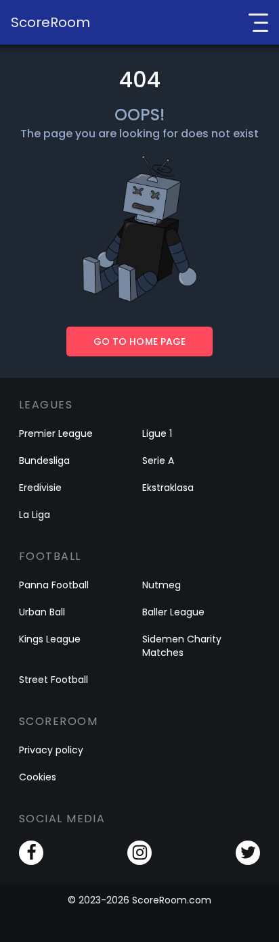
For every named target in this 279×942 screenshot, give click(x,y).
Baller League (173, 612)
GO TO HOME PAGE (139, 341)
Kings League (50, 639)
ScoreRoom (50, 22)
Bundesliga (44, 460)
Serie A (158, 460)
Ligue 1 (157, 433)
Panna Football (54, 585)
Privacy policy (51, 750)
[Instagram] (139, 853)
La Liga (34, 514)
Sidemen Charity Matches (181, 645)
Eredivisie (40, 487)
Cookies (37, 777)
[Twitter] (248, 853)
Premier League (56, 433)
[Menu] (258, 22)
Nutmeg (161, 585)
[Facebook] (31, 853)
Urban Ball (42, 612)
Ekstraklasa (168, 487)
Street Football (53, 679)
